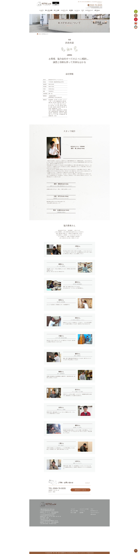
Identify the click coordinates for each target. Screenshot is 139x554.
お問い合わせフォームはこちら (80, 489)
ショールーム (82, 510)
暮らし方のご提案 (74, 510)
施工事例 (81, 512)
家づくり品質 (73, 512)
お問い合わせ (93, 514)
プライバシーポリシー (95, 512)
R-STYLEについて (94, 510)
